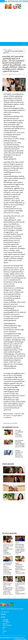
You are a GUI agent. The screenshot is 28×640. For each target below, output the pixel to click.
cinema (9, 49)
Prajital (24, 639)
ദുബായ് (8, 415)
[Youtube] (4, 612)
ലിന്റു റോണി (17, 414)
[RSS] (8, 612)
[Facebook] (1, 612)
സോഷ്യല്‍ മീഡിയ (7, 417)
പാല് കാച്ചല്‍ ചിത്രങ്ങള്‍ (16, 415)
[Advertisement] (14, 26)
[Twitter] (3, 612)
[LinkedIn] (6, 612)
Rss (7, 620)
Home (5, 49)
